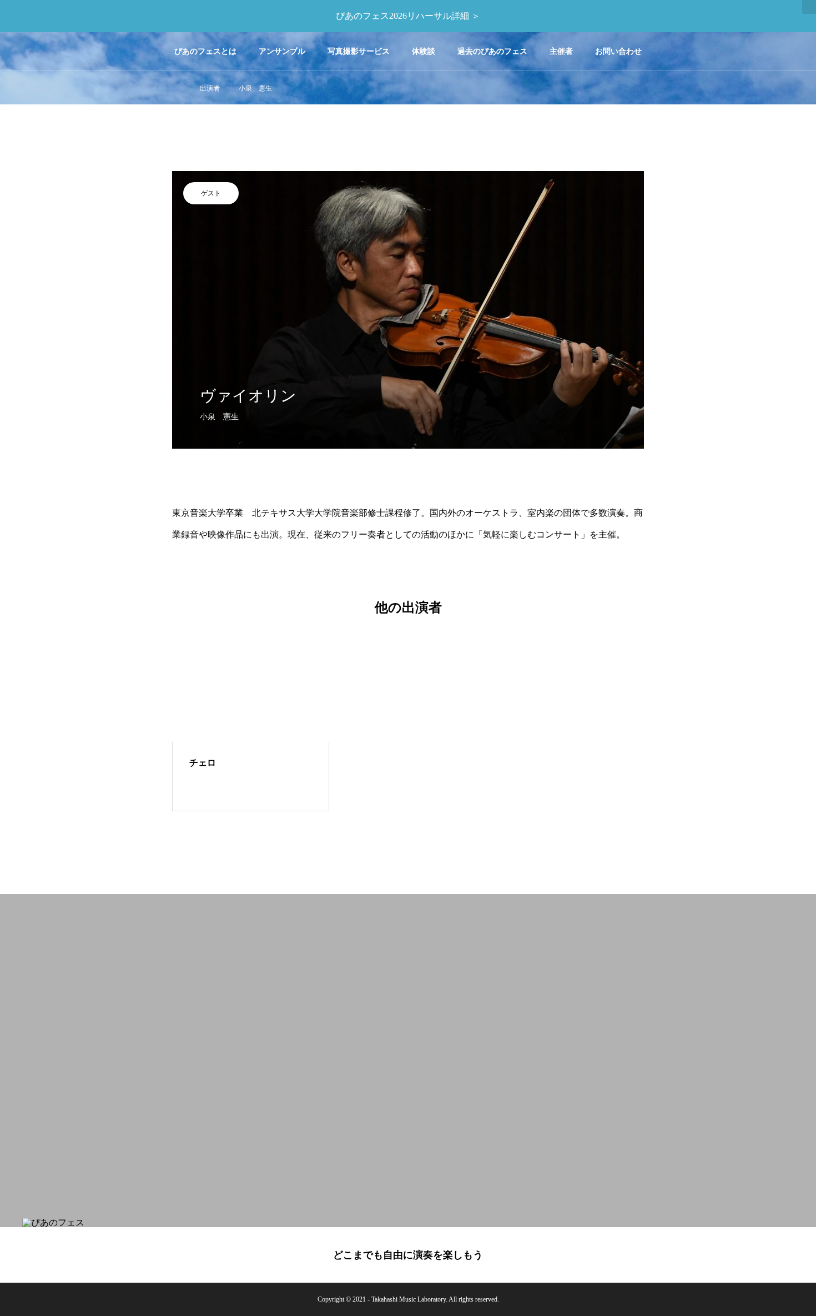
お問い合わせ (618, 51)
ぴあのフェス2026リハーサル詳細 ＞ (408, 16)
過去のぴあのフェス (492, 51)
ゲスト (211, 193)
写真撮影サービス (359, 51)
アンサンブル (282, 51)
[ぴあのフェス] (72, 51)
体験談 (423, 51)
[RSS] (791, 1256)
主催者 (561, 51)
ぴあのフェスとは (205, 51)
